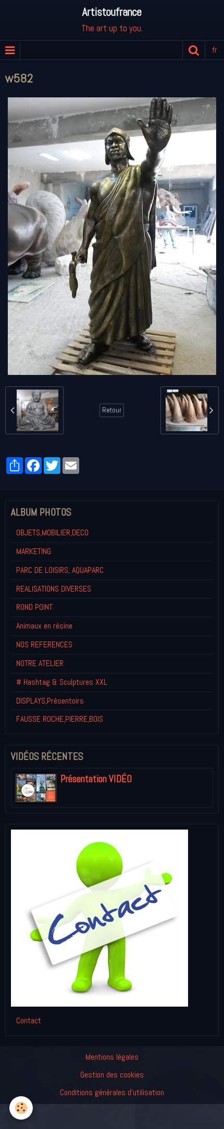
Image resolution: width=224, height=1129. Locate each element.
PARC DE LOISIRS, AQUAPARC (60, 569)
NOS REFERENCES (44, 644)
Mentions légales (112, 1056)
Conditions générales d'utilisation (112, 1092)
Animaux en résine (44, 625)
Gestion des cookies (112, 1074)
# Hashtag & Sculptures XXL (61, 681)
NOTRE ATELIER (40, 663)
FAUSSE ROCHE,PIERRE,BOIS (59, 718)
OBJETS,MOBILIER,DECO (52, 532)
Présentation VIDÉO (96, 778)
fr (214, 49)
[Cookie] (21, 1108)
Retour (111, 410)
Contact (28, 1020)
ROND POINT (34, 606)
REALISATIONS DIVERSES (53, 588)
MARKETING (33, 551)
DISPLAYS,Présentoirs (50, 700)
